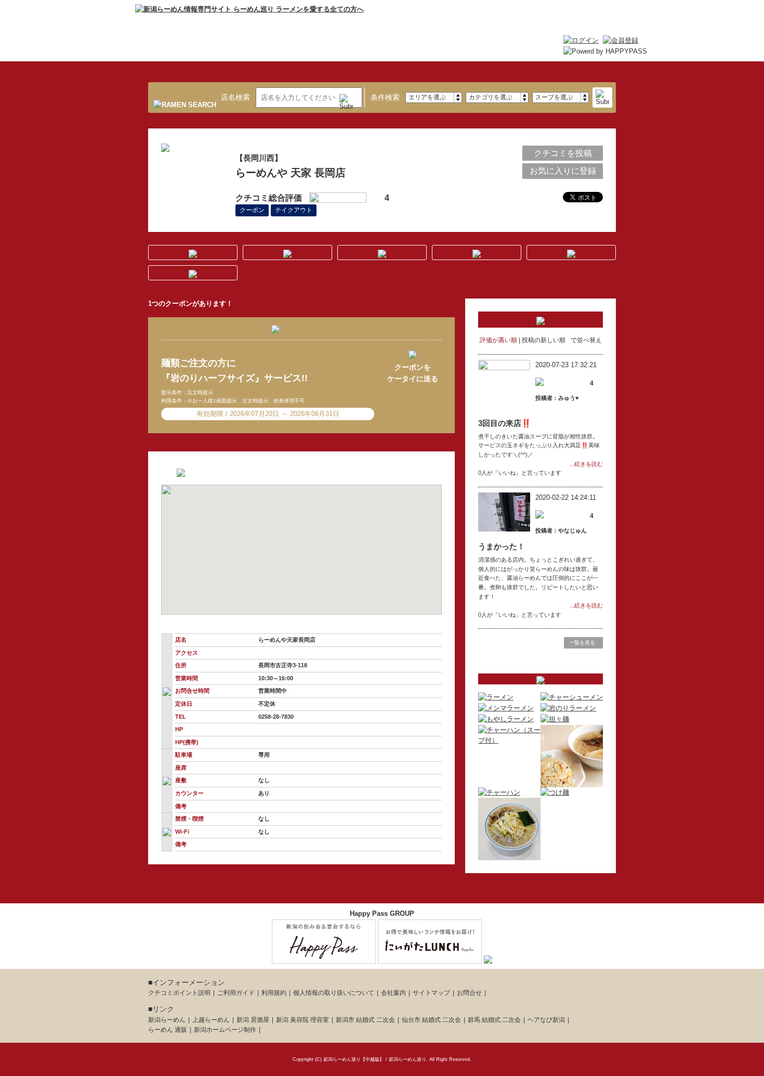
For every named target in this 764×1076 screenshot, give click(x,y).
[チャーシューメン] (572, 697)
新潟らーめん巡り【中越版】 (353, 1059)
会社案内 (393, 992)
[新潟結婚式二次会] (488, 958)
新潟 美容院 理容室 (302, 1019)
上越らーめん (211, 1019)
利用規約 (273, 992)
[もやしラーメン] (506, 719)
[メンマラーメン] (506, 708)
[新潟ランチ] (430, 958)
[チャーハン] (499, 792)
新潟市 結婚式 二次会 (365, 1019)
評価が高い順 (498, 340)
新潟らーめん (167, 1019)
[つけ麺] (555, 792)
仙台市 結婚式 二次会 (431, 1019)
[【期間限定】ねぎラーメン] (509, 855)
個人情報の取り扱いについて (333, 992)
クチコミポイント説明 (179, 992)
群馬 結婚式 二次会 (494, 1019)
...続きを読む (586, 464)
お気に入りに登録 (563, 170)
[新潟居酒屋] (324, 958)
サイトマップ (431, 992)
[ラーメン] (495, 697)
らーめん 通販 (167, 1029)
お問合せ (469, 992)
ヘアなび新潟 (546, 1019)
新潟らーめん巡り (407, 1059)
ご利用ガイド (236, 992)
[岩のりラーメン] (568, 708)
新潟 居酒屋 (252, 1019)
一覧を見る (582, 642)
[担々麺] (555, 719)
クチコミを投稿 (563, 153)
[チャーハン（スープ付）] (509, 740)
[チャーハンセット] (572, 781)
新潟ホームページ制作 (225, 1029)
